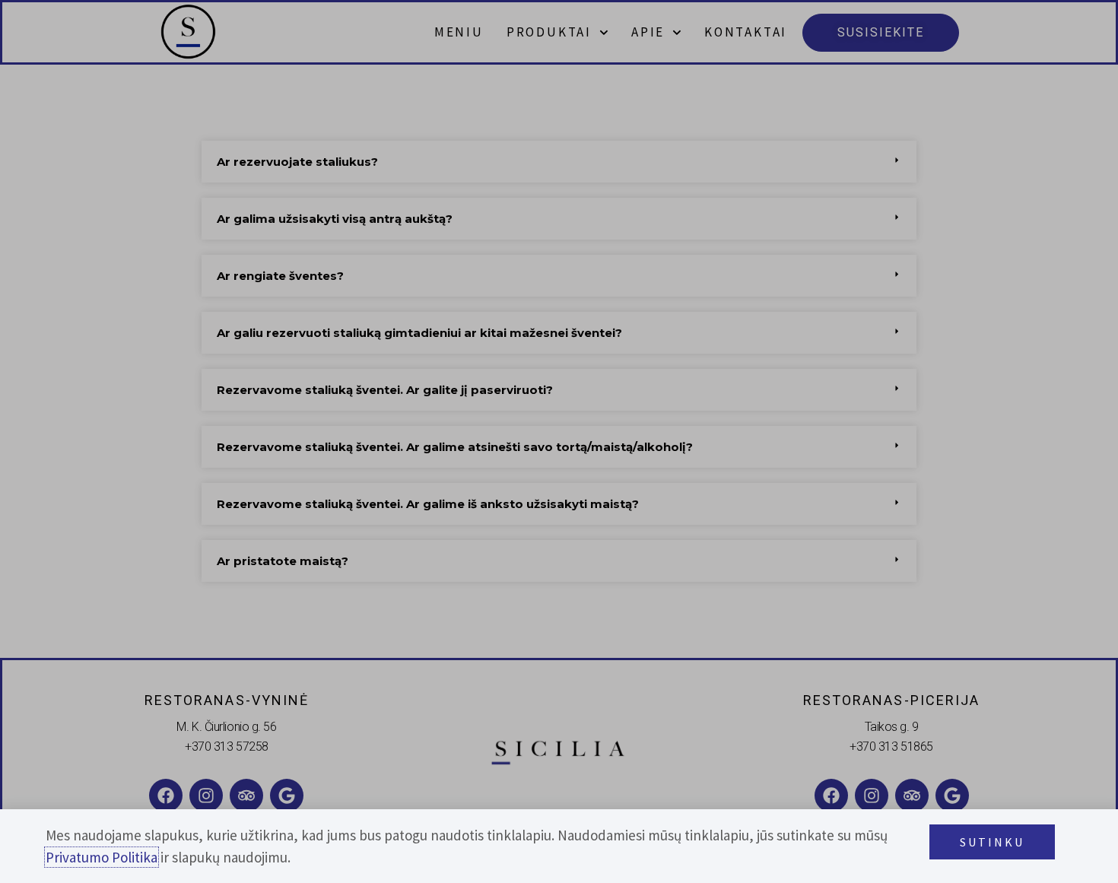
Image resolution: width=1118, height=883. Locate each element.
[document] (559, 441)
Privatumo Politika (101, 857)
